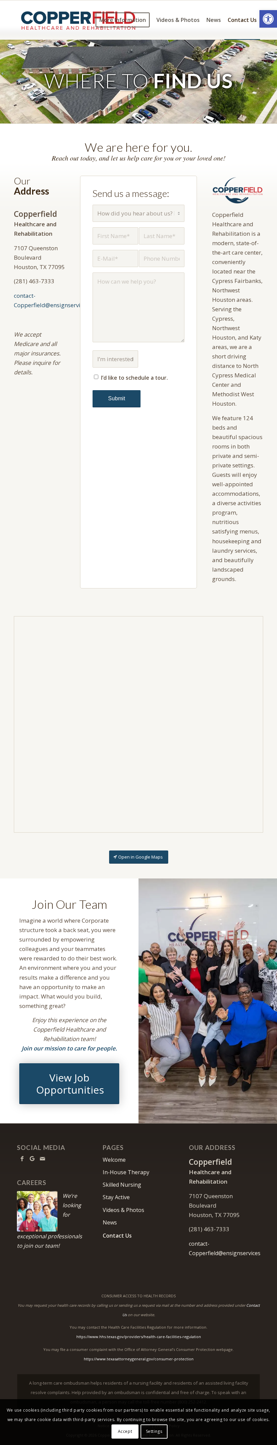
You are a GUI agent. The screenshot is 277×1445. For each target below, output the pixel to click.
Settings (154, 1431)
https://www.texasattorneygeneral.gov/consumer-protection (139, 1358)
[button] (268, 19)
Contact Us (117, 1235)
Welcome (114, 1159)
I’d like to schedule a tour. (134, 377)
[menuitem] (122, 19)
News (110, 1222)
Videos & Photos (123, 1210)
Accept (125, 1431)
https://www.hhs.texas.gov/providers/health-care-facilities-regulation (138, 1336)
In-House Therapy (126, 1172)
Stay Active (116, 1197)
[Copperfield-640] (237, 190)
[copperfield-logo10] (78, 19)
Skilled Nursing (122, 1184)
